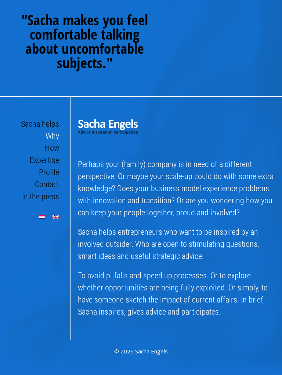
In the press (40, 196)
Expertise (44, 160)
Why (52, 136)
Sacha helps (40, 124)
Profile (49, 172)
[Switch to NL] (42, 217)
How (52, 148)
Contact (47, 184)
